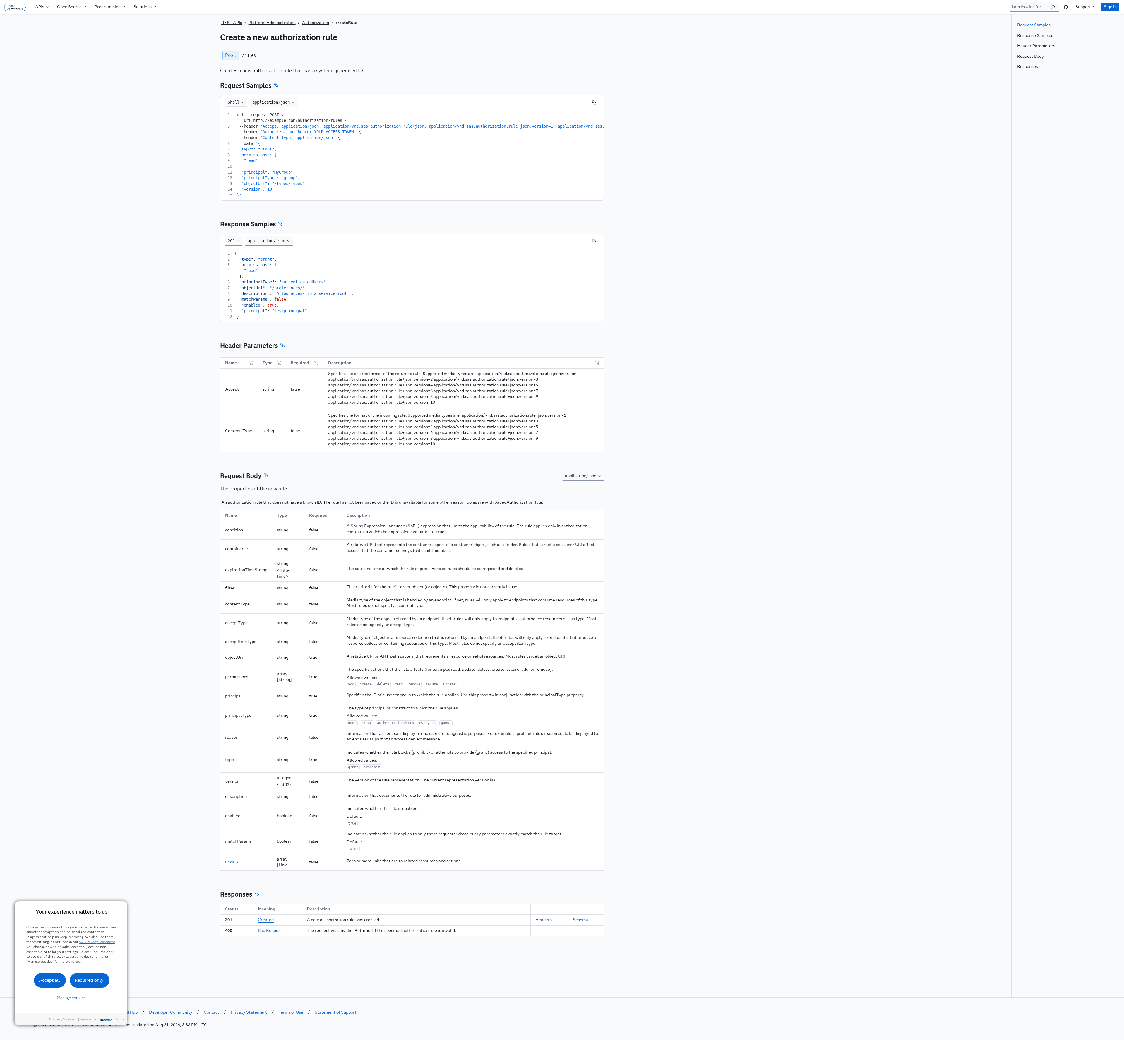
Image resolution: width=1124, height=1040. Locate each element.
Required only (89, 980)
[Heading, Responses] (257, 894)
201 (228, 919)
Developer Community (170, 1012)
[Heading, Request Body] (266, 476)
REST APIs (231, 22)
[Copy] (594, 102)
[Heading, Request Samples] (276, 86)
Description (340, 362)
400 (228, 930)
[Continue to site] (16, 7)
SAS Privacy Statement (97, 942)
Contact (211, 1012)
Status (231, 908)
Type (268, 362)
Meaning (266, 908)
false (295, 389)
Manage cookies (71, 997)
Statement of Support (336, 1012)
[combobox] (274, 102)
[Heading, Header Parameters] (282, 346)
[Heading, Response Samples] (280, 225)
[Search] (1052, 7)
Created (266, 919)
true (313, 657)
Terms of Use (290, 1012)
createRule (346, 22)
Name (231, 362)
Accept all (49, 980)
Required (300, 362)
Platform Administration (272, 22)
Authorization (315, 22)
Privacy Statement (249, 1012)
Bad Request (270, 930)
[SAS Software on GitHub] (1065, 7)
